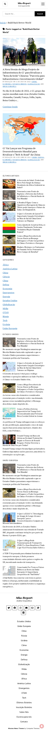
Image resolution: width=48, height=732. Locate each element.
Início (3, 22)
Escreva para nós (24, 716)
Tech (5, 320)
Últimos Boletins (24, 702)
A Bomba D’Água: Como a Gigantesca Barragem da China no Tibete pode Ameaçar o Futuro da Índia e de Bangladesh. (31, 206)
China (34, 82)
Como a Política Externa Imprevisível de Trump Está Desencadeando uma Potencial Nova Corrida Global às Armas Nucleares (23, 414)
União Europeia (9, 86)
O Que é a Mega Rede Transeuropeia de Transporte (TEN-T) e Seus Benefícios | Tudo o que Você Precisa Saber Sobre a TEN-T (24, 545)
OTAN (6, 312)
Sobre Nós (24, 712)
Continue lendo (10, 106)
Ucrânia (6, 324)
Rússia (6, 316)
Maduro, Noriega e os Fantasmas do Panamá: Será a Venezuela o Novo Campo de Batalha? (30, 249)
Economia (7, 84)
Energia (6, 296)
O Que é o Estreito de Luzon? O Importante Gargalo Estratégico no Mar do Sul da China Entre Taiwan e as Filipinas (30, 217)
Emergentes (8, 292)
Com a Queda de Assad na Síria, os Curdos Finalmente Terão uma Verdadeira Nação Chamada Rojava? (31, 228)
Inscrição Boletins (24, 707)
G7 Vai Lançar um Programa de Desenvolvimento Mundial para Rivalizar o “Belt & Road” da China (21, 151)
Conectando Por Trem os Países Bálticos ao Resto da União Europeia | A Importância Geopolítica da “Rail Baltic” (30, 571)
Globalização (33, 84)
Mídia (5, 308)
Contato (24, 721)
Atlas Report (24, 3)
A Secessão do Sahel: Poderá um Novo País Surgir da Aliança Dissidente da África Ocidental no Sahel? (31, 184)
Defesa (41, 157)
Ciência (6, 276)
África (6, 264)
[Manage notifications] (42, 726)
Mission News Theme (16, 728)
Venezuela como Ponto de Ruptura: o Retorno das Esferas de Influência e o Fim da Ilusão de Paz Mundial (30, 195)
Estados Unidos (20, 84)
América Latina (10, 268)
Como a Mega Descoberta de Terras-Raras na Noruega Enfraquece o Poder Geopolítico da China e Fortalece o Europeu (30, 239)
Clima (5, 280)
